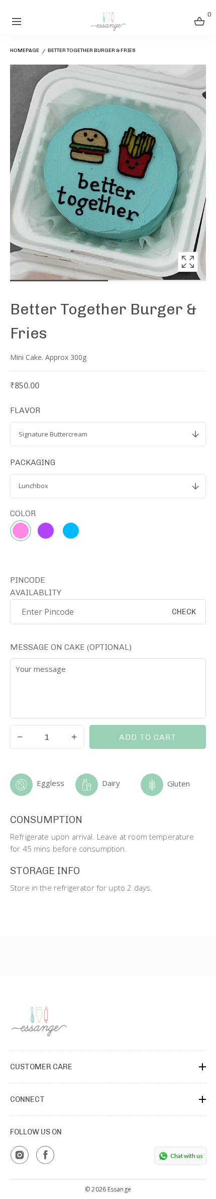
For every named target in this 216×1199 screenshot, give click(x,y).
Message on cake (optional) (71, 647)
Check (184, 611)
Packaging (32, 462)
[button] (16, 21)
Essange (119, 1189)
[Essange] (108, 21)
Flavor (25, 410)
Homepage (24, 51)
